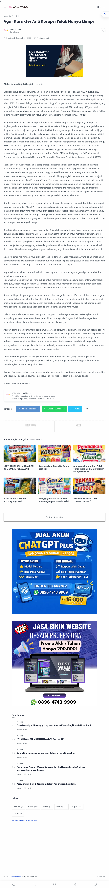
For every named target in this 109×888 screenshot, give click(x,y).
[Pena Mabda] (15, 29)
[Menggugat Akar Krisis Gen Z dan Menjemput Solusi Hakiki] (54, 486)
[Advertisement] (54, 849)
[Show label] (24, 820)
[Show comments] (95, 884)
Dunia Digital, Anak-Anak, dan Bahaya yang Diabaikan (45, 753)
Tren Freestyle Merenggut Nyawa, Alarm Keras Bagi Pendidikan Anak (54, 725)
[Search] (104, 7)
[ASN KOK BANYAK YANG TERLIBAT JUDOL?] (89, 486)
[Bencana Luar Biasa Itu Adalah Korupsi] (54, 453)
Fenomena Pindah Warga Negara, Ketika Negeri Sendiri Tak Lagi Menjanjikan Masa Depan (51, 768)
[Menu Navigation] (5, 7)
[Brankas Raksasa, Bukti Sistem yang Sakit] (20, 486)
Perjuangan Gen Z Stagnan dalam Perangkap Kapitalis (46, 784)
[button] (99, 7)
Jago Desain (56, 876)
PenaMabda (16, 876)
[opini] (20, 722)
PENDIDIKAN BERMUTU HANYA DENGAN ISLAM (40, 739)
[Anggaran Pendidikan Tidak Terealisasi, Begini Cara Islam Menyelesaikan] (89, 453)
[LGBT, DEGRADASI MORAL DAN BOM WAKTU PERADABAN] (20, 453)
